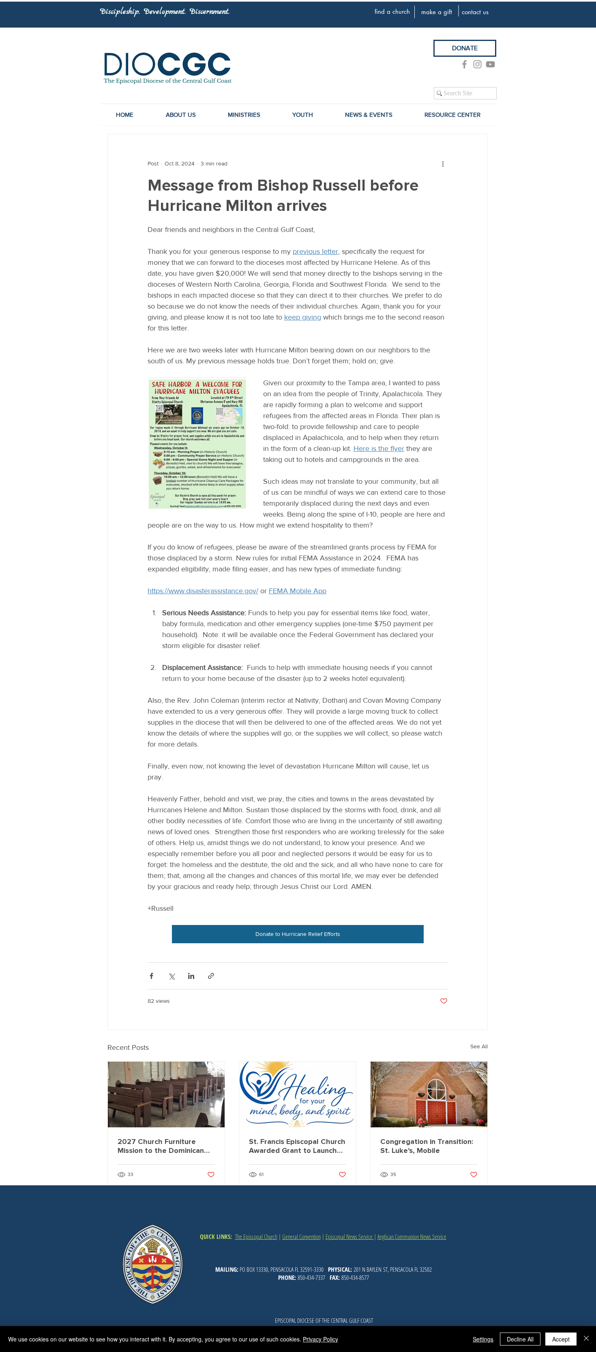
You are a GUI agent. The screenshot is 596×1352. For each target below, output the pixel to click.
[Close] (586, 1339)
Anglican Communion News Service (411, 1236)
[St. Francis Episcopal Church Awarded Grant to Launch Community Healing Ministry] (297, 1094)
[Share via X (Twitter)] (171, 976)
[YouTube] (490, 64)
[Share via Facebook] (151, 976)
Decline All (520, 1339)
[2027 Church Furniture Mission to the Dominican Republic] (166, 1094)
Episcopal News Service (350, 1236)
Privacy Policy (320, 1339)
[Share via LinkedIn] (191, 976)
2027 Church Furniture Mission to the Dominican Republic (161, 1146)
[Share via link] (211, 976)
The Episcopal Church (256, 1236)
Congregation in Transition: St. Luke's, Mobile (426, 1146)
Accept (561, 1339)
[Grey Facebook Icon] (464, 64)
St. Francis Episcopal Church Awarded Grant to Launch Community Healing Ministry (297, 1146)
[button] (368, 114)
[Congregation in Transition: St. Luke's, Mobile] (429, 1094)
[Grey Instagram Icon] (477, 64)
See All (479, 1046)
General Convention (301, 1236)
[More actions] (443, 163)
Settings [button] (483, 1339)
